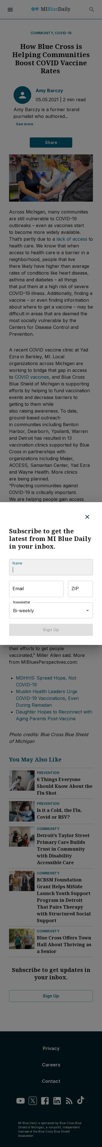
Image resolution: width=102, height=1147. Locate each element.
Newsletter (22, 602)
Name (17, 563)
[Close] (87, 517)
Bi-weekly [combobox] (23, 610)
